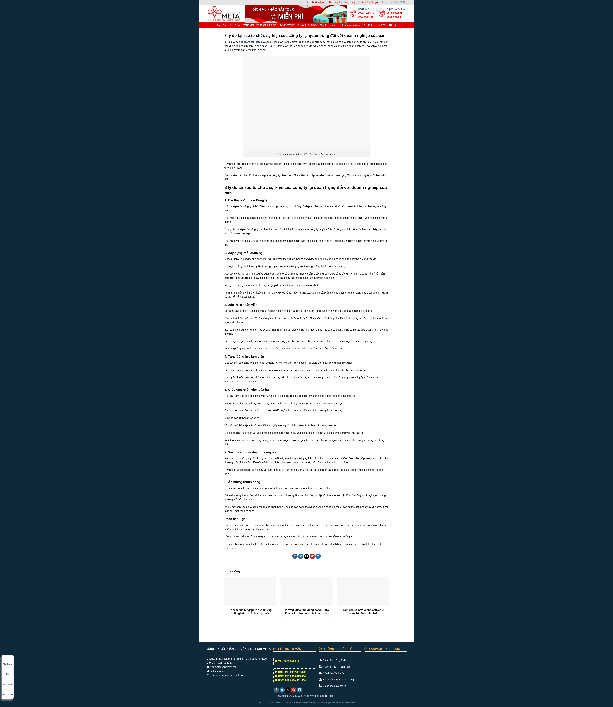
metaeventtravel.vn (220, 671)
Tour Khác (368, 25)
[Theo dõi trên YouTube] (404, 2)
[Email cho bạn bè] (306, 556)
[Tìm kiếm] (307, 2)
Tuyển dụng (318, 2)
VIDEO (382, 25)
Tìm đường (7, 664)
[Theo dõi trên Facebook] (382, 2)
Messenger (7, 684)
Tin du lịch (335, 2)
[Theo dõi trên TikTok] (389, 2)
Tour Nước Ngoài (350, 25)
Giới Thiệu (235, 25)
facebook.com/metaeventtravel (226, 675)
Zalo (7, 674)
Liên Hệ (392, 25)
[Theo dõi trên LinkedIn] (401, 2)
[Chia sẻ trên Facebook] (295, 556)
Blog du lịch (350, 2)
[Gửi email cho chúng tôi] (395, 2)
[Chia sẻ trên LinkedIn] (318, 556)
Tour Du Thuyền (370, 2)
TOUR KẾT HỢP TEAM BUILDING (259, 25)
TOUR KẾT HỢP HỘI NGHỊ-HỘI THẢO (298, 25)
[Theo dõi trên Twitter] (392, 2)
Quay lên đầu (7, 694)
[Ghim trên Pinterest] (312, 556)
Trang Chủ (221, 25)
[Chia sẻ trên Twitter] (300, 556)
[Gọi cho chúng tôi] (398, 2)
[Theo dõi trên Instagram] (385, 2)
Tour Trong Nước (328, 25)
